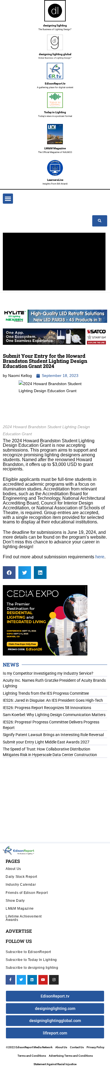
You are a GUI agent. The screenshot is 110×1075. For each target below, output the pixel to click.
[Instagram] (54, 980)
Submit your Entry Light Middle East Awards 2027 (46, 742)
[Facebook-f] (10, 980)
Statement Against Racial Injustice (55, 1064)
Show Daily (15, 900)
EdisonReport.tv (55, 83)
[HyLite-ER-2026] (55, 316)
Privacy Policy (95, 1047)
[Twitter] (21, 980)
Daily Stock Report (21, 876)
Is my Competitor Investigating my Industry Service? (48, 673)
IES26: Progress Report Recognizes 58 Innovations (47, 707)
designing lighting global (55, 54)
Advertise (19, 931)
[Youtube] (43, 980)
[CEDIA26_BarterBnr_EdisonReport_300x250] (45, 620)
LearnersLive (55, 179)
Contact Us (77, 1047)
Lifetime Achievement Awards (24, 917)
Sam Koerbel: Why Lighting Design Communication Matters (54, 714)
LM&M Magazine (55, 148)
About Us (13, 868)
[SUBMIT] (99, 220)
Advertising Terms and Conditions (71, 1055)
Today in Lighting (55, 112)
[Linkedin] (32, 980)
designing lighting (55, 25)
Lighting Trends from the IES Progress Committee (46, 693)
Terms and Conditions (31, 1055)
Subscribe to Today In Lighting (31, 959)
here (99, 556)
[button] (8, 199)
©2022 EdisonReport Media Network (29, 1047)
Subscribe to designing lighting (32, 967)
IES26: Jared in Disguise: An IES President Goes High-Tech (53, 700)
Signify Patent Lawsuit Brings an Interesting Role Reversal (53, 734)
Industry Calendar (21, 884)
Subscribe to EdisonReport (28, 952)
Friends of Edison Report (27, 892)
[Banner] (55, 336)
